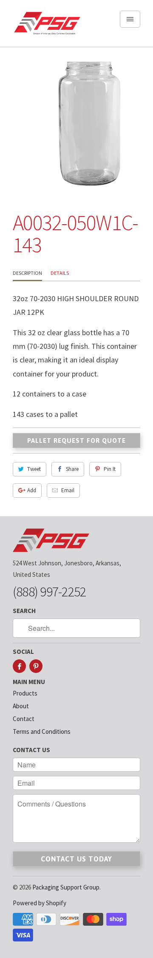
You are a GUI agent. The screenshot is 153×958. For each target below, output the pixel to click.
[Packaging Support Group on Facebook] (19, 666)
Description (27, 273)
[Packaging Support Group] (47, 26)
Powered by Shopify (39, 903)
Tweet (34, 469)
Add (31, 490)
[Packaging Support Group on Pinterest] (35, 666)
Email (67, 490)
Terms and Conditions (42, 731)
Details (60, 273)
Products (25, 693)
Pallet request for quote (76, 440)
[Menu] (130, 19)
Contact (23, 719)
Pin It (110, 469)
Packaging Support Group (65, 887)
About (21, 706)
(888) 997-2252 (49, 591)
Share (72, 469)
